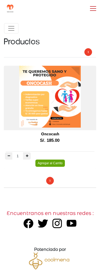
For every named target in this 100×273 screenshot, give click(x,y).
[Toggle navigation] (11, 28)
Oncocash (50, 134)
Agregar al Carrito (50, 163)
